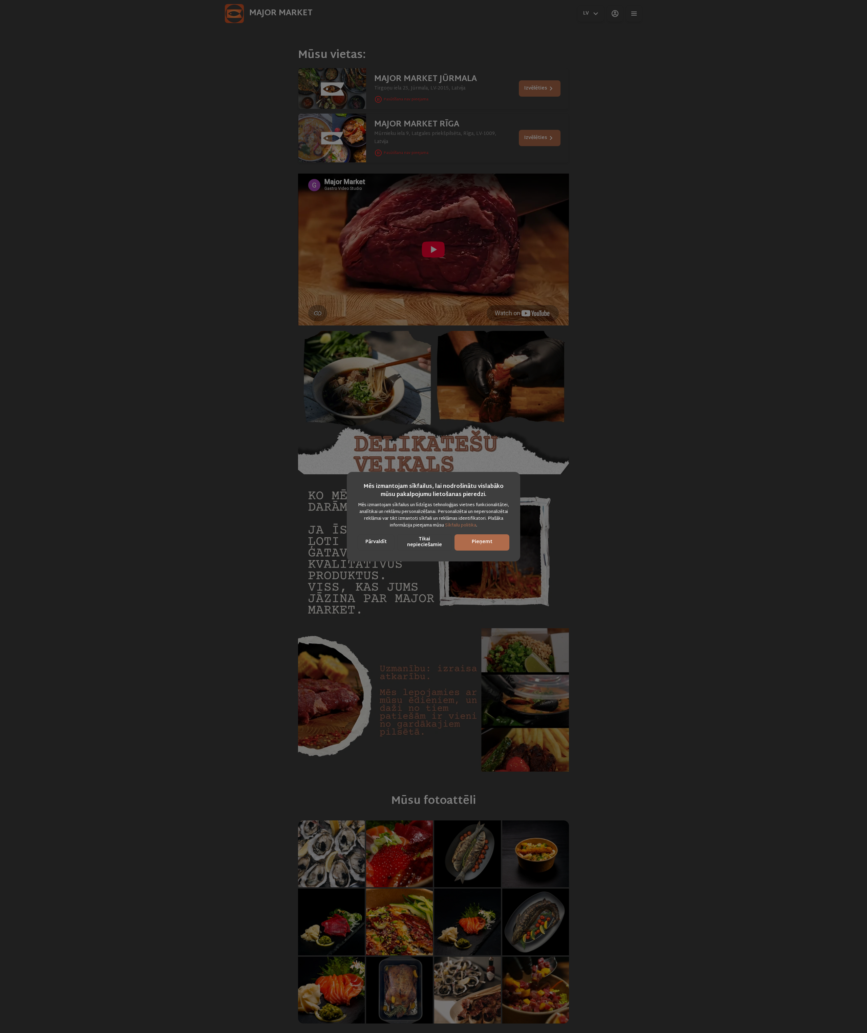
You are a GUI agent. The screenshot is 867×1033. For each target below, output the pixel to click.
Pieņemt (482, 542)
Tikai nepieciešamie (424, 542)
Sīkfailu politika (460, 525)
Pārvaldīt (376, 542)
